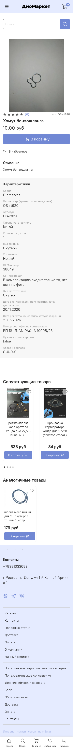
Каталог (10, 613)
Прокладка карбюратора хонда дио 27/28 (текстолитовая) (55, 429)
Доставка (11, 635)
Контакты (12, 620)
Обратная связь (16, 697)
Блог (8, 690)
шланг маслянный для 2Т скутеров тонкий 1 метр (17, 516)
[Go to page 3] (10, 467)
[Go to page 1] (4, 467)
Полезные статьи (17, 628)
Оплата (10, 642)
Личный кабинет (17, 657)
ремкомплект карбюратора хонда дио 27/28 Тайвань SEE (18, 429)
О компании (13, 649)
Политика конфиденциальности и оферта (35, 668)
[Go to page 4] (13, 467)
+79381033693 (15, 566)
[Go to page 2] (7, 467)
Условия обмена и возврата (25, 683)
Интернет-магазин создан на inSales (27, 731)
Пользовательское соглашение (28, 675)
